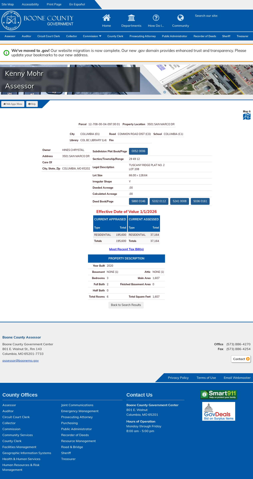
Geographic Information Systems (26, 453)
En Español (77, 4)
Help (33, 104)
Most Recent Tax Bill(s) (126, 249)
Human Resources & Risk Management (20, 467)
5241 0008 (179, 201)
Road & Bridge (72, 447)
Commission (90, 36)
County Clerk (115, 36)
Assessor (10, 36)
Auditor (26, 36)
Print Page (54, 4)
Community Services (17, 435)
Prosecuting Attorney (143, 36)
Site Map (8, 4)
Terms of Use (206, 378)
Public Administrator (174, 36)
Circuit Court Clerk (48, 36)
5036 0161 (200, 201)
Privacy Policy (178, 378)
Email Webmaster (237, 378)
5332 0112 (159, 201)
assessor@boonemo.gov (20, 360)
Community (180, 26)
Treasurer (242, 36)
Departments (131, 26)
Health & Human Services (21, 459)
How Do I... (156, 26)
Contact (238, 359)
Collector (71, 36)
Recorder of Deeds (205, 36)
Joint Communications (77, 405)
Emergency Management (80, 411)
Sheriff (226, 36)
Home (106, 26)
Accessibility (30, 4)
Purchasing (69, 423)
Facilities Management (19, 447)
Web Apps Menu (14, 104)
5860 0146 (138, 201)
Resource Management (78, 441)
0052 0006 (138, 151)
